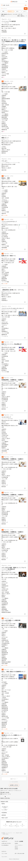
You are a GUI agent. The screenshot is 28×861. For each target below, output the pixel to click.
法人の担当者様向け (5, 845)
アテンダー (4, 161)
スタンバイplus (4, 853)
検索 (26, 8)
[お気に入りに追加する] (24, 33)
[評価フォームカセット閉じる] (26, 821)
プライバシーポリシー (19, 845)
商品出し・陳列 (6, 178)
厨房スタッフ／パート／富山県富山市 (11, 344)
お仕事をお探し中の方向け (6, 843)
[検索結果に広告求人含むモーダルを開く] (3, 15)
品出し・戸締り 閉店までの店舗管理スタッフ (13, 671)
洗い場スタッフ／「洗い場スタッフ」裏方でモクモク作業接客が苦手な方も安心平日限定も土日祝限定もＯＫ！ (14, 41)
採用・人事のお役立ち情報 (19, 853)
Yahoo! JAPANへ (4, 856)
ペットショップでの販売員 (9, 21)
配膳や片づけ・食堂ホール (9, 255)
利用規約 (16, 843)
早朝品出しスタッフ (7, 83)
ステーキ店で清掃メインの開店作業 (11, 620)
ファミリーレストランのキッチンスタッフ (13, 308)
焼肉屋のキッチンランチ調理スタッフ (11, 735)
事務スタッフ (5, 137)
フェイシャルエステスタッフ (9, 221)
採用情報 (16, 848)
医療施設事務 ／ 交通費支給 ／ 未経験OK (12, 379)
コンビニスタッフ (6, 417)
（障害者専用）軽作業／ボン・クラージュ (13, 289)
